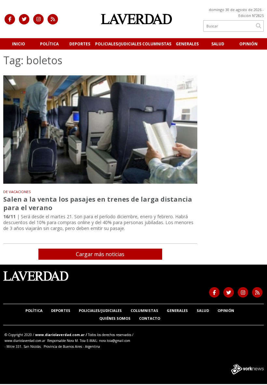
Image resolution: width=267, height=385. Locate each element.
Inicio (18, 44)
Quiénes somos (115, 318)
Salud (217, 44)
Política (49, 44)
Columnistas (156, 44)
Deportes (79, 44)
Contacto (149, 318)
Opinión (248, 44)
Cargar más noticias (100, 254)
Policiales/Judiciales (118, 44)
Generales (187, 44)
